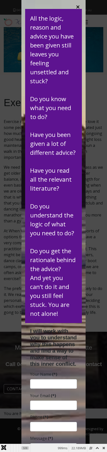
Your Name (43, 374)
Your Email (43, 395)
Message (41, 438)
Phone (39, 417)
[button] (78, 6)
